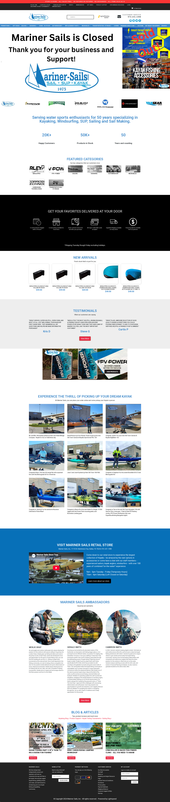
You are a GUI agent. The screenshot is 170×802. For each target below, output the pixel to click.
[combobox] (80, 17)
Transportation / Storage (101, 25)
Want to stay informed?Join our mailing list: (58, 771)
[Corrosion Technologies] (37, 182)
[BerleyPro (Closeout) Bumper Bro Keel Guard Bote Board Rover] (108, 274)
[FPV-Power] (57, 103)
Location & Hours (45, 5)
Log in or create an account (128, 770)
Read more (33, 758)
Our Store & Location (103, 770)
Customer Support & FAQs (105, 791)
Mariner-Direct (56, 6)
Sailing (23, 25)
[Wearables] (133, 168)
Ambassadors (80, 5)
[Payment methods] (77, 777)
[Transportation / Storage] (56, 182)
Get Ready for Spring (152, 25)
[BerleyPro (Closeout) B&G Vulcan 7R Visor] (62, 274)
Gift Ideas (16, 25)
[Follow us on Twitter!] (136, 20)
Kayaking (33, 25)
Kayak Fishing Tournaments (91, 718)
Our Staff (100, 772)
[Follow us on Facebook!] (139, 20)
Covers (116, 25)
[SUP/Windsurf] (114, 168)
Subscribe (64, 780)
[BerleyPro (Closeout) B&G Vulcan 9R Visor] (39, 274)
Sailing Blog (106, 718)
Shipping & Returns (103, 789)
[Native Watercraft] (105, 103)
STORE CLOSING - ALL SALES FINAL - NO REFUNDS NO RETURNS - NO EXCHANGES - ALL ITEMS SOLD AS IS (85, 1)
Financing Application (59, 5)
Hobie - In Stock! (44, 25)
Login (128, 5)
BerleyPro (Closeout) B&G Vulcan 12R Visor (85, 287)
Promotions (5, 25)
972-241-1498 (33, 5)
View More (85, 339)
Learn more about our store (98, 581)
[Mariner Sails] (81, 103)
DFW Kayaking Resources (117, 5)
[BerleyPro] (8, 103)
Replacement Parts (72, 25)
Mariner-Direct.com (127, 25)
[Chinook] (32, 103)
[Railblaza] (154, 103)
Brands (164, 25)
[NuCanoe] (129, 103)
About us (100, 774)
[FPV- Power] (56, 168)
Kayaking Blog (64, 718)
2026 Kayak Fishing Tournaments (39, 6)
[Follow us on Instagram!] (130, 20)
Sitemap (100, 793)
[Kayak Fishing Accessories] (146, 73)
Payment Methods (103, 787)
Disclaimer (101, 782)
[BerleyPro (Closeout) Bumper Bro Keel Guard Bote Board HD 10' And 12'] (131, 274)
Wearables (85, 25)
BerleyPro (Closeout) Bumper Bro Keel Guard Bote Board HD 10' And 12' (131, 287)
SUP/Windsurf (57, 25)
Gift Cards (90, 5)
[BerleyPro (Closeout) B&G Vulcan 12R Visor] (85, 274)
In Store (140, 25)
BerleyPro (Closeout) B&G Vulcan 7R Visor (62, 287)
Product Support (101, 5)
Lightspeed (112, 799)
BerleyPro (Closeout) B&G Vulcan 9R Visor (39, 287)
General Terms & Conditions (105, 780)
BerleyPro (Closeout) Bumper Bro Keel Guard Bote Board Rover (108, 287)
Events (71, 5)
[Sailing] (75, 168)
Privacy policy (101, 785)
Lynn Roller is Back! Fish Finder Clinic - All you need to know (121, 751)
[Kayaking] (94, 168)
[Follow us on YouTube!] (133, 20)
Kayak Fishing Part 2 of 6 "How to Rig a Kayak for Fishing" (45, 751)
